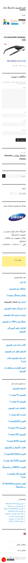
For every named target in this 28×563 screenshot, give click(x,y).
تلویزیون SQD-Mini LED (15, 511)
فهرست (23, 15)
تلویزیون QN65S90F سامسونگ (13, 508)
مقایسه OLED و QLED (16, 521)
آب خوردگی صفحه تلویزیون (15, 308)
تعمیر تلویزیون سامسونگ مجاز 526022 (17, 557)
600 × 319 (15, 65)
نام (25, 112)
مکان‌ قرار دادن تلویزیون (16, 519)
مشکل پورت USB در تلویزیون (14, 321)
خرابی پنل (22, 302)
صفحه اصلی (21, 544)
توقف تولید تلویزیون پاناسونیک (14, 513)
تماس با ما (17, 260)
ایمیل (24, 121)
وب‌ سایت (24, 130)
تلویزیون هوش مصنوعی (16, 516)
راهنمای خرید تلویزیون (17, 408)
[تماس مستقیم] (4, 560)
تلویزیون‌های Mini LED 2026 (14, 503)
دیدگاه (24, 87)
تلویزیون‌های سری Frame (15, 506)
